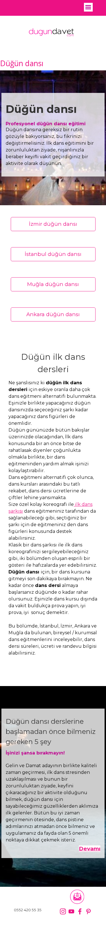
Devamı (89, 848)
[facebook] (79, 911)
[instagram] (62, 911)
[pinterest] (88, 911)
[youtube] (71, 911)
